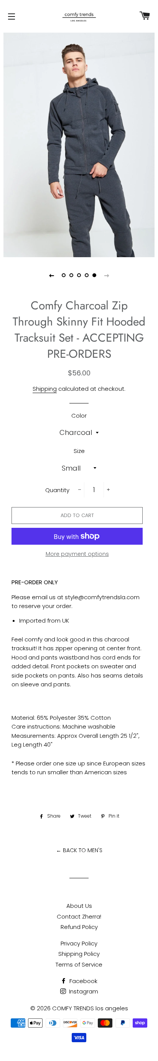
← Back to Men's (79, 850)
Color (79, 416)
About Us (79, 906)
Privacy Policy (79, 943)
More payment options (77, 554)
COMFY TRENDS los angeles (90, 1008)
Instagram (82, 991)
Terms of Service (79, 964)
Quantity (57, 490)
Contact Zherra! (79, 916)
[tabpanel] (79, 144)
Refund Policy (79, 927)
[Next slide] (106, 275)
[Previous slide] (51, 275)
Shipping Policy (79, 954)
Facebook (82, 981)
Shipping (45, 389)
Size (79, 451)
